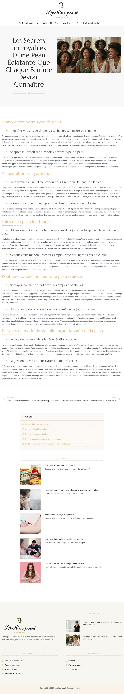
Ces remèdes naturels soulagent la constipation (65, 563)
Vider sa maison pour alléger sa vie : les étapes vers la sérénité (102, 623)
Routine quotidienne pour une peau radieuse (43, 439)
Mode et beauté (70, 23)
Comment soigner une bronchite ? (60, 465)
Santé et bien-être (50, 23)
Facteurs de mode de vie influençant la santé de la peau (47, 444)
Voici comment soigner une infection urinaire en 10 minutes (71, 490)
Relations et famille (91, 23)
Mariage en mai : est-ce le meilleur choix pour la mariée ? (102, 638)
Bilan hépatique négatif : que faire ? (60, 514)
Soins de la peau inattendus (36, 434)
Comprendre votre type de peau (37, 424)
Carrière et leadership (28, 23)
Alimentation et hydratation (36, 429)
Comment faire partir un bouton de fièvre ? (64, 539)
